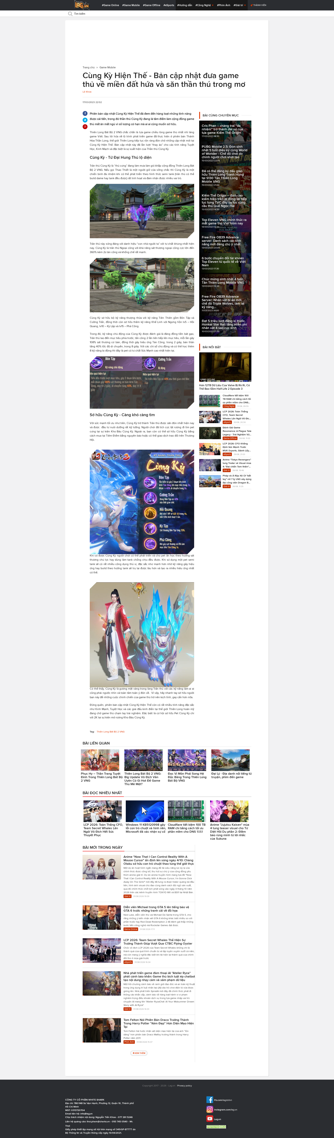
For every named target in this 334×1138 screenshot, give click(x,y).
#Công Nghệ (203, 5)
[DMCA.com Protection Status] (217, 1126)
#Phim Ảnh (223, 5)
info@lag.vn (86, 1113)
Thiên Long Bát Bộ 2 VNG (111, 731)
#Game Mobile (131, 5)
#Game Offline (151, 5)
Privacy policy (184, 1085)
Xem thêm (140, 1053)
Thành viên (259, 5)
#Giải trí (239, 5)
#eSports (169, 5)
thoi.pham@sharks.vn (98, 1121)
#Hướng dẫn (184, 5)
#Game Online (110, 5)
